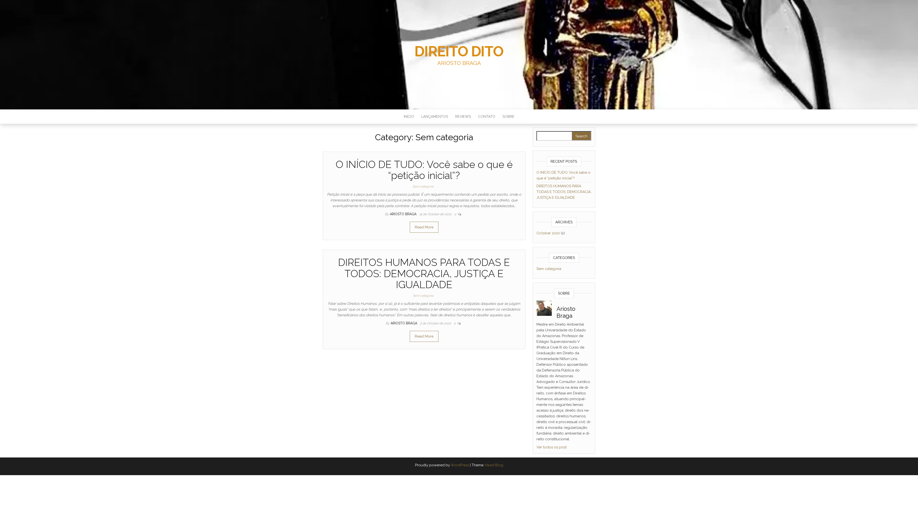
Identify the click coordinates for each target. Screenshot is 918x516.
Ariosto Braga (403, 214)
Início (409, 116)
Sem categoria (423, 186)
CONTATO (486, 116)
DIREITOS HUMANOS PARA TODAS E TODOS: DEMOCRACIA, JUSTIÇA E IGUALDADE (424, 273)
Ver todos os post (551, 447)
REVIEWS (463, 116)
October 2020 (548, 233)
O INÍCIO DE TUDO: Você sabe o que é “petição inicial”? (424, 170)
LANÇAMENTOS (434, 116)
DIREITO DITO (459, 51)
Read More (424, 227)
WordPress (460, 465)
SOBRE (508, 116)
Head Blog (494, 465)
